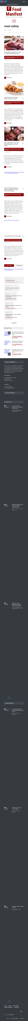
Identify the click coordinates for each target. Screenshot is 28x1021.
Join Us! (8, 1018)
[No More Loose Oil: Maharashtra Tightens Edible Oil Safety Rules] (7, 651)
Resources (13, 57)
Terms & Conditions (14, 1018)
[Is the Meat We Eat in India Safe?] (14, 227)
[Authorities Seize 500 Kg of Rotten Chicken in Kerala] (14, 88)
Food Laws (16, 508)
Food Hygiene (10, 102)
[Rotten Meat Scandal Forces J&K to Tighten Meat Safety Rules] (14, 43)
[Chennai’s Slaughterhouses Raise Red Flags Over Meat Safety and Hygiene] (14, 179)
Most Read (9, 265)
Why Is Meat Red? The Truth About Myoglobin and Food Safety (11, 144)
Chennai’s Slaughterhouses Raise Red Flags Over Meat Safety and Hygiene (11, 189)
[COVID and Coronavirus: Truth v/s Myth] (7, 855)
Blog (15, 336)
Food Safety (15, 102)
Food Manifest (14, 12)
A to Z (6, 102)
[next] (9, 354)
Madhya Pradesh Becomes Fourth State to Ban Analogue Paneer (12, 4)
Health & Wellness (18, 194)
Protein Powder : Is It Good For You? (13, 288)
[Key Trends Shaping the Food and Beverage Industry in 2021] (7, 756)
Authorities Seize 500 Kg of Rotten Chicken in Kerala (11, 98)
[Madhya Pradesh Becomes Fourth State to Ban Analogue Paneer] (7, 552)
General (13, 354)
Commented (19, 265)
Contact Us (22, 1018)
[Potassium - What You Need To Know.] (7, 954)
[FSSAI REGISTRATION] (14, 273)
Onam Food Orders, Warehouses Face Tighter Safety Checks (17, 407)
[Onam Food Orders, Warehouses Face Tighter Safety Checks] (7, 453)
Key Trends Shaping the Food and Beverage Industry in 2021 (18, 710)
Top (21, 1011)
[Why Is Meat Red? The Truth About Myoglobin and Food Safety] (14, 134)
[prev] (9, 332)
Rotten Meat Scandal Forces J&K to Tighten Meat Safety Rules (12, 52)
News (9, 57)
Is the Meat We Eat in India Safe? (12, 236)
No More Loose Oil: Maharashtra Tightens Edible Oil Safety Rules (16, 604)
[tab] (9, 266)
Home (5, 30)
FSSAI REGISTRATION (10, 280)
